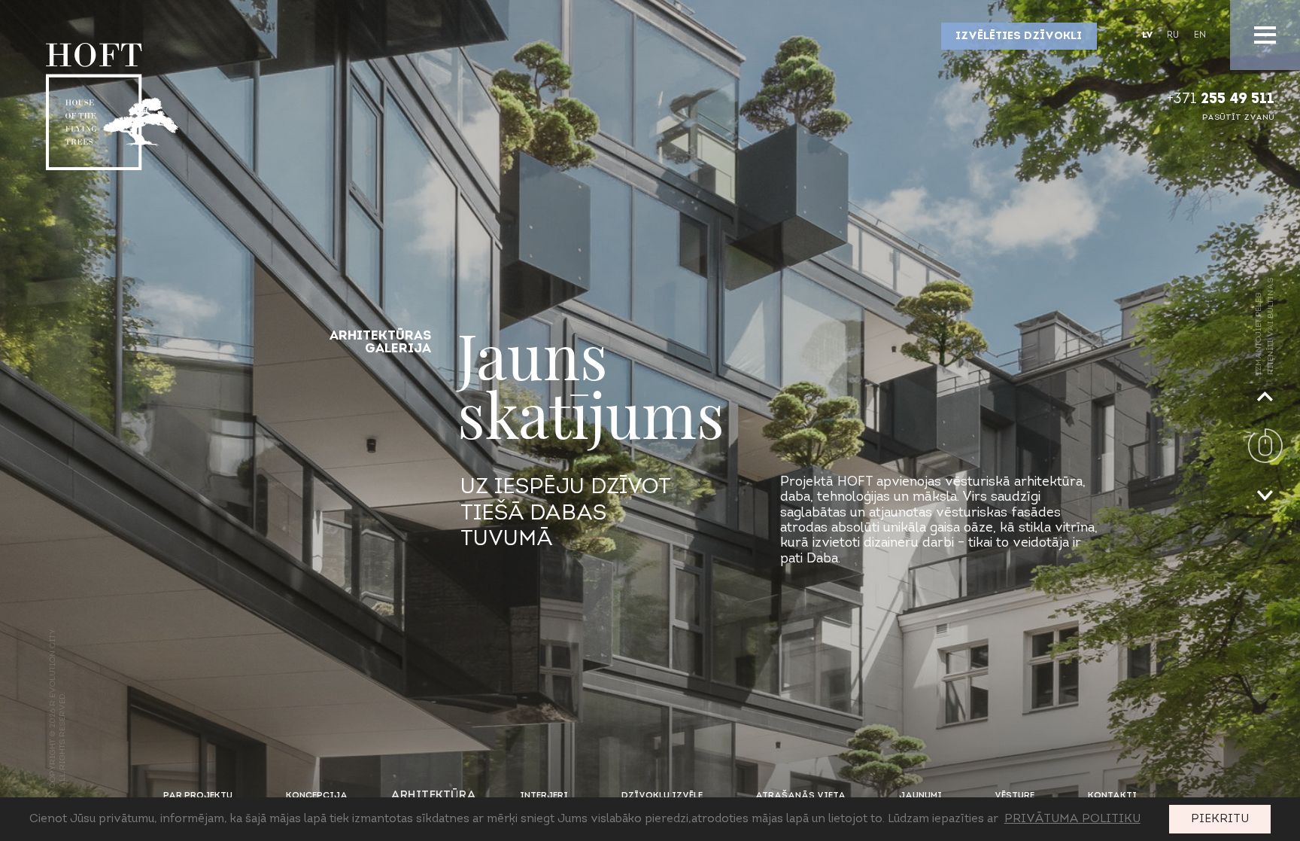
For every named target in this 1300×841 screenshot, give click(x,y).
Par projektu (197, 795)
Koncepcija (317, 795)
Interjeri (544, 795)
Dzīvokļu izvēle (662, 795)
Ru (1173, 35)
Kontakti (1112, 795)
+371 (1220, 100)
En (1200, 35)
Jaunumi (920, 795)
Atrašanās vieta (800, 795)
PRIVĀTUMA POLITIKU (1072, 819)
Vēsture (1014, 795)
